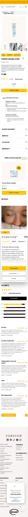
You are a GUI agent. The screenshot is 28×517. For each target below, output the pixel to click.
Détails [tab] (14, 241)
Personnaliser (13, 273)
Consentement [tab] (6, 241)
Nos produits (5, 12)
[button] (5, 12)
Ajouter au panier (14, 192)
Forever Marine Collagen (9, 183)
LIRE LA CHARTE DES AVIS (14, 293)
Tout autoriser (14, 268)
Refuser (14, 278)
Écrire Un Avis (14, 298)
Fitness (12, 12)
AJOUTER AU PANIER (14, 90)
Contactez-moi (16, 501)
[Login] (22, 6)
